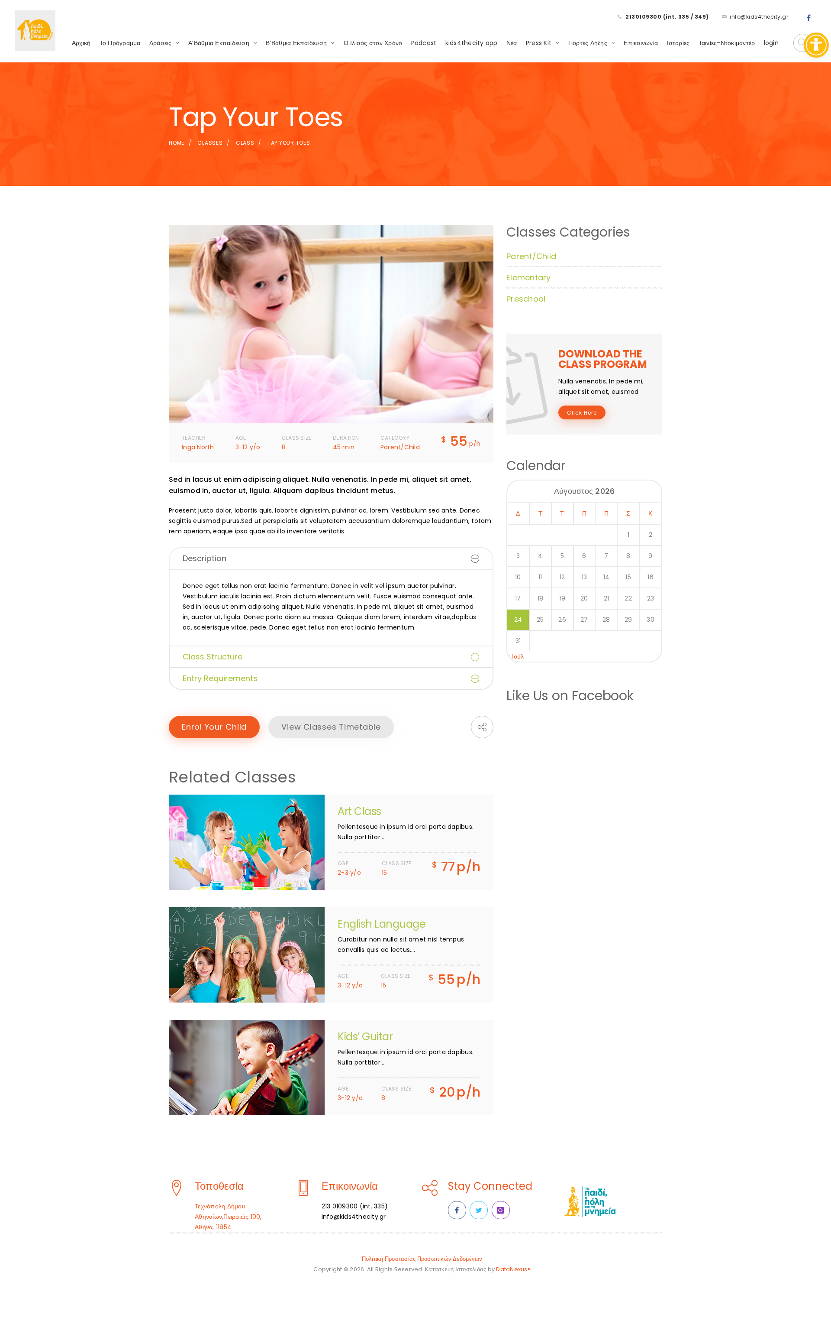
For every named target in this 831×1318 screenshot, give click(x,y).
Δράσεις (160, 43)
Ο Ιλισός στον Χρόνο (373, 43)
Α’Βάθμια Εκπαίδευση (218, 43)
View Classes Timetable (331, 726)
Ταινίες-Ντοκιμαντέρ (727, 43)
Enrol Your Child (214, 726)
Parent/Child (531, 256)
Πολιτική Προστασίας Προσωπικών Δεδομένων (422, 1259)
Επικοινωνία (641, 43)
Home (176, 142)
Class (245, 142)
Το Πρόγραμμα (120, 43)
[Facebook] (809, 18)
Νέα (511, 43)
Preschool (525, 298)
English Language (381, 924)
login (771, 43)
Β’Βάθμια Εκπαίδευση (296, 43)
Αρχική (81, 43)
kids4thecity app (471, 43)
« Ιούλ (515, 656)
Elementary (528, 277)
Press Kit (538, 43)
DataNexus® (513, 1269)
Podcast (424, 43)
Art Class (359, 811)
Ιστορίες (678, 43)
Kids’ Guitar (365, 1036)
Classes (209, 142)
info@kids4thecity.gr (759, 16)
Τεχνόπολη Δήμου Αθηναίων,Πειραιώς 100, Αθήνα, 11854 (228, 1216)
